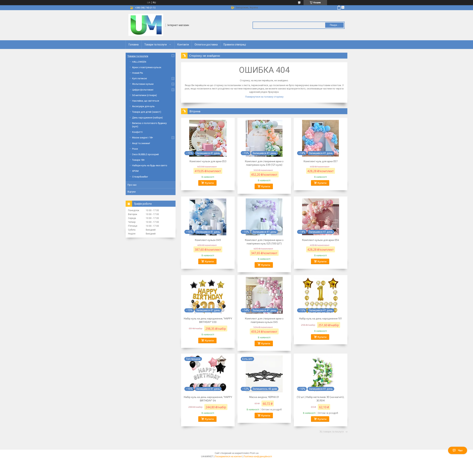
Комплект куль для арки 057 (320, 161)
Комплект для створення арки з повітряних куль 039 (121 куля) (264, 163)
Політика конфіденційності (258, 456)
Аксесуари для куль (143, 106)
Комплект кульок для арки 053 (208, 161)
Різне (135, 148)
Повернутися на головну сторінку (264, 96)
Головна (134, 44)
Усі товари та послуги (332, 431)
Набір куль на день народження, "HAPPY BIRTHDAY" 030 (208, 320)
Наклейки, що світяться (145, 100)
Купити (209, 182)
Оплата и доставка (206, 44)
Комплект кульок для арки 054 (320, 239)
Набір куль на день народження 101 (320, 318)
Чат (460, 450)
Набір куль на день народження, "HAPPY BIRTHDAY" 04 (208, 398)
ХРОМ (135, 171)
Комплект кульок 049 (208, 239)
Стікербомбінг (140, 176)
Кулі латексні (139, 78)
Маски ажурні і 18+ (142, 137)
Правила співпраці (234, 44)
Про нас (132, 184)
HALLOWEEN (139, 61)
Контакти (183, 44)
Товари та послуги (155, 44)
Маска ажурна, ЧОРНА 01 (264, 396)
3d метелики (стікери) (144, 95)
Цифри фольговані (142, 89)
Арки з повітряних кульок (146, 67)
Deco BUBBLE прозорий (145, 154)
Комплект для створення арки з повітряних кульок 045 (264, 320)
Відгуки (131, 191)
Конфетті (137, 132)
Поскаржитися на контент (228, 456)
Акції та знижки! (141, 143)
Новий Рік (137, 72)
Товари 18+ (138, 160)
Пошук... (334, 25)
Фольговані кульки (143, 84)
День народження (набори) (147, 117)
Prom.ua (254, 453)
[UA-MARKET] (145, 25)
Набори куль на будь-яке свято (149, 165)
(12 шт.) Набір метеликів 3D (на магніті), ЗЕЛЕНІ (320, 398)
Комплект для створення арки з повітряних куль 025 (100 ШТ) (264, 241)
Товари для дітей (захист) (146, 111)
